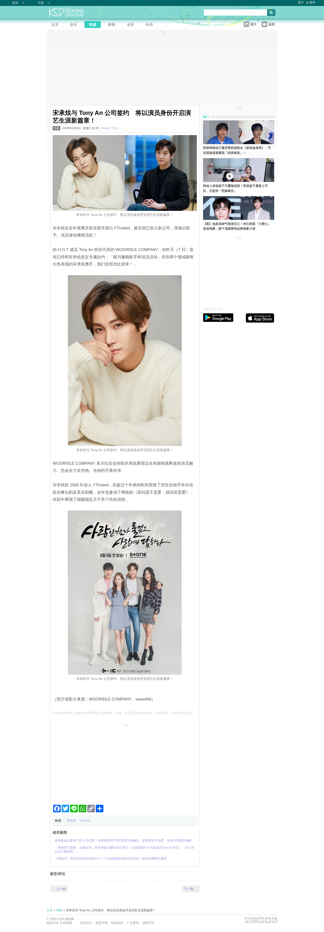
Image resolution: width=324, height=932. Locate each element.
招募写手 (148, 923)
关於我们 (86, 923)
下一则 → (190, 889)
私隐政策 (117, 923)
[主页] (55, 25)
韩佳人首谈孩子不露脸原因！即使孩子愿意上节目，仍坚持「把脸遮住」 (235, 188)
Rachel (105, 128)
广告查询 (133, 923)
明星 (56, 128)
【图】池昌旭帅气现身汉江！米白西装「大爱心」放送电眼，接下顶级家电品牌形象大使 (237, 226)
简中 (312, 2)
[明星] (93, 25)
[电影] (131, 25)
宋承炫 (71, 820)
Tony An (85, 820)
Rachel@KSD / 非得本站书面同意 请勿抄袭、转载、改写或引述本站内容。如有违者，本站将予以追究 (123, 713)
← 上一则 (58, 889)
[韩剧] (112, 25)
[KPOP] (74, 25)
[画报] (150, 25)
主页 (49, 910)
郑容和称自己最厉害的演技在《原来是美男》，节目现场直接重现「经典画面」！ (237, 150)
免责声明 (101, 923)
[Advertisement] (125, 762)
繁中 (301, 2)
